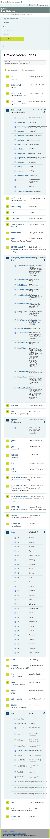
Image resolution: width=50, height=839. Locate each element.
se (18, 639)
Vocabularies (7, 39)
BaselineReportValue (22, 279)
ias (12, 463)
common (15, 218)
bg (18, 546)
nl (18, 622)
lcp (12, 674)
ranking (20, 171)
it (17, 600)
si (18, 644)
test (12, 713)
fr (17, 586)
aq (12, 77)
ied (12, 469)
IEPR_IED (15, 507)
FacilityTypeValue (22, 328)
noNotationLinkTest (22, 751)
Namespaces (7, 47)
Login (32, 5)
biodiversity (16, 207)
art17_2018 (16, 198)
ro (18, 635)
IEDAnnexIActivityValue (22, 333)
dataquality (16, 233)
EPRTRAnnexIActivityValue (22, 320)
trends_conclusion (22, 191)
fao (12, 411)
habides (14, 455)
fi (17, 582)
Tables (5, 27)
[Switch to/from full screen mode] (36, 5)
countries (20, 428)
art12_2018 (16, 93)
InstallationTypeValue (22, 342)
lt (17, 604)
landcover (15, 524)
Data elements (8, 31)
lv (18, 613)
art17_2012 (16, 110)
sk (18, 648)
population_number (22, 153)
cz (18, 555)
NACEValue (21, 348)
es (18, 577)
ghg (13, 447)
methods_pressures (22, 135)
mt (18, 617)
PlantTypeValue (22, 371)
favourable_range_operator (22, 127)
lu (18, 608)
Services (6, 43)
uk (18, 653)
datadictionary (17, 224)
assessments (22, 118)
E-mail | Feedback (9, 832)
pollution (20, 149)
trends (19, 187)
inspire (14, 515)
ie (18, 595)
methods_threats (22, 140)
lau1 (13, 532)
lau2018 (14, 666)
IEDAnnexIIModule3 (19, 486)
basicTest (20, 719)
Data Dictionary (19, 14)
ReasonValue (22, 377)
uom (13, 802)
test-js (19, 755)
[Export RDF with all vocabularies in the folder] (44, 112)
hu (18, 591)
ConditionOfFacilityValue (22, 295)
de (18, 560)
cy (18, 551)
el (18, 573)
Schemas (6, 35)
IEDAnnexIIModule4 (19, 496)
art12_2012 (16, 85)
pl (18, 626)
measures (20, 131)
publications (16, 699)
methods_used (22, 144)
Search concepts (30, 70)
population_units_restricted (22, 158)
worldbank (15, 817)
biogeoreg (21, 122)
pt (18, 631)
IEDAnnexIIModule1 (19, 477)
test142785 (21, 760)
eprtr (13, 239)
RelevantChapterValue (22, 388)
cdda (13, 212)
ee (18, 569)
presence (20, 162)
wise (13, 808)
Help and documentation (11, 19)
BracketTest (21, 723)
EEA (12, 2)
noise (13, 691)
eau (18, 734)
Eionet (12, 14)
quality (19, 166)
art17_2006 (16, 102)
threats (19, 180)
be (18, 542)
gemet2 (14, 441)
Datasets (6, 23)
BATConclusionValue (22, 289)
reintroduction (22, 175)
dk (18, 564)
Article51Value (22, 266)
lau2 (13, 660)
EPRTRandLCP (18, 247)
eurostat (14, 406)
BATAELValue (22, 285)
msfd (13, 682)
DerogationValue (22, 312)
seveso (14, 705)
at (18, 538)
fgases (14, 420)
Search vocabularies (13, 70)
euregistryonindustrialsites (19, 258)
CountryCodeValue (22, 303)
